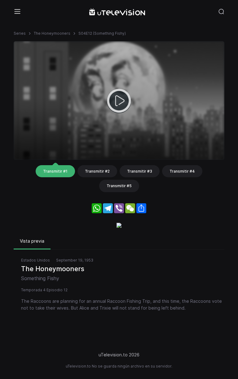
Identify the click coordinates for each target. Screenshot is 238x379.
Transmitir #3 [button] (139, 171)
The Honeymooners (52, 33)
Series (20, 33)
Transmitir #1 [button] (55, 171)
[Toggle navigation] (17, 11)
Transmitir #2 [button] (97, 171)
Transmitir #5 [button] (119, 185)
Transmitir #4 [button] (182, 171)
